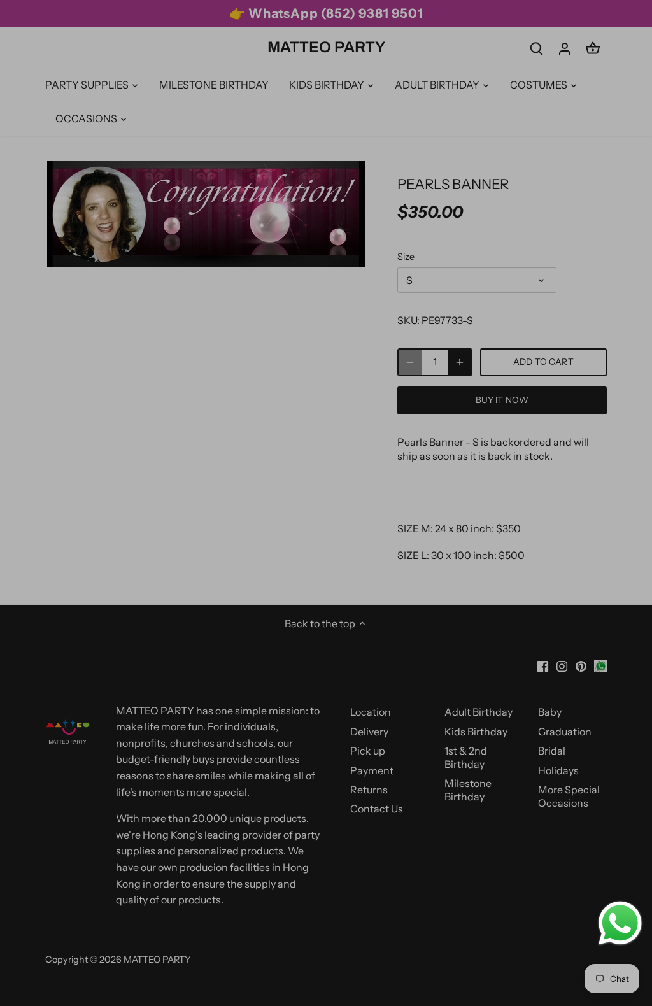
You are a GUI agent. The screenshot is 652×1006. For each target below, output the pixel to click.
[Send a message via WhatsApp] (620, 923)
